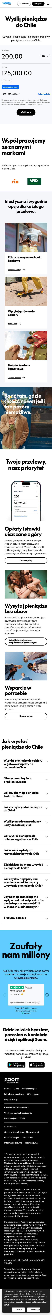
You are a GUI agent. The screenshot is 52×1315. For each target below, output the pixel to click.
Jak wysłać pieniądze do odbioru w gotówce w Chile (21, 837)
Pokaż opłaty (44, 94)
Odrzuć (19, 1310)
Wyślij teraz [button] (26, 112)
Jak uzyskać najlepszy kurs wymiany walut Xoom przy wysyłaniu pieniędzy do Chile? (23, 882)
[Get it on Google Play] (16, 1066)
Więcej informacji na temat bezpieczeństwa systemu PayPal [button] (23, 641)
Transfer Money (14, 270)
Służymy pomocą (15, 917)
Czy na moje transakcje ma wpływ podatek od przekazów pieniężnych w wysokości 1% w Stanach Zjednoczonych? (24, 902)
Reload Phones (14, 378)
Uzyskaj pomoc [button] (26, 716)
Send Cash (12, 323)
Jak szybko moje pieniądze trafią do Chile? (21, 794)
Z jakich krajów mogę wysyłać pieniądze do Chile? (23, 866)
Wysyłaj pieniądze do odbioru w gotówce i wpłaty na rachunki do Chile (23, 764)
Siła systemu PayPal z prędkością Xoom (17, 779)
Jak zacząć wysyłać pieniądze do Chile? (23, 808)
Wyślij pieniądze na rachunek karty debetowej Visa (22, 823)
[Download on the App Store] (37, 1066)
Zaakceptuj (35, 1310)
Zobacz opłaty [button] (25, 560)
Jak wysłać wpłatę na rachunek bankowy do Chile (21, 851)
